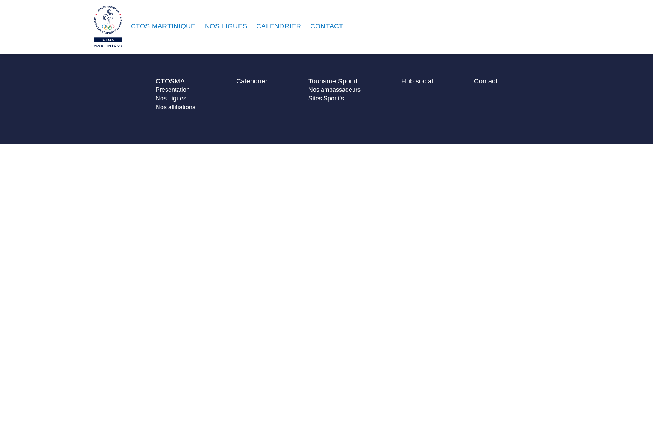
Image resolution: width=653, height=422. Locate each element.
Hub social (417, 81)
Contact (485, 81)
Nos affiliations (175, 107)
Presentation (173, 90)
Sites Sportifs (326, 98)
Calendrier (252, 81)
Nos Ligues (171, 98)
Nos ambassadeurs (334, 90)
